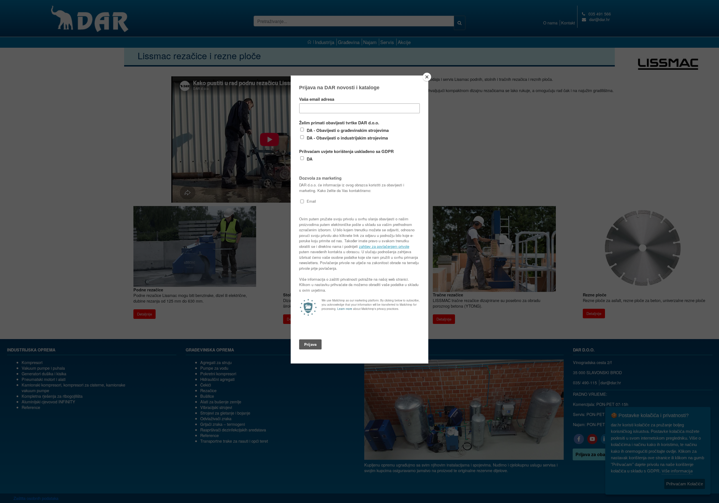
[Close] (427, 77)
